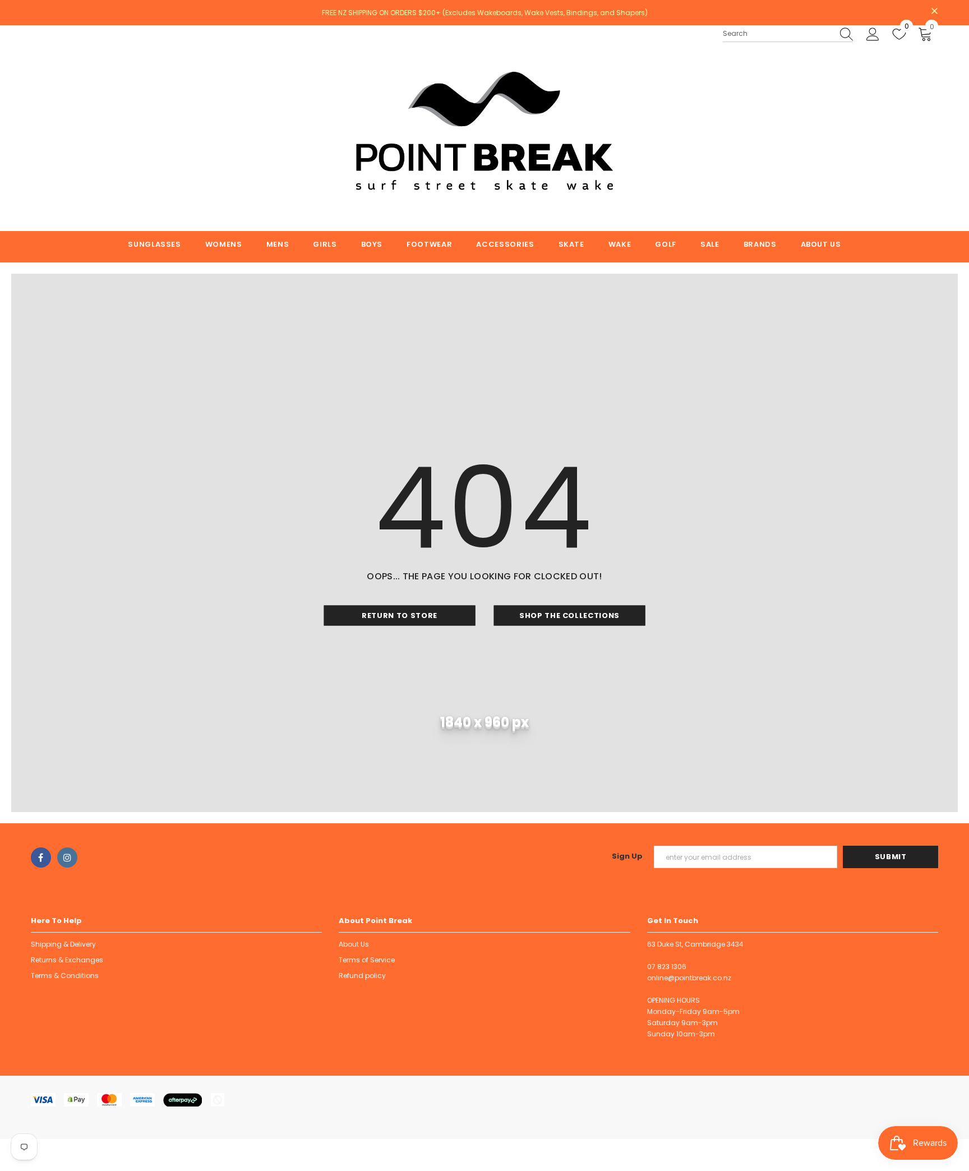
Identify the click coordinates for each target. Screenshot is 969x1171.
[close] (934, 11)
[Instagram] (67, 857)
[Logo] (484, 128)
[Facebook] (41, 857)
